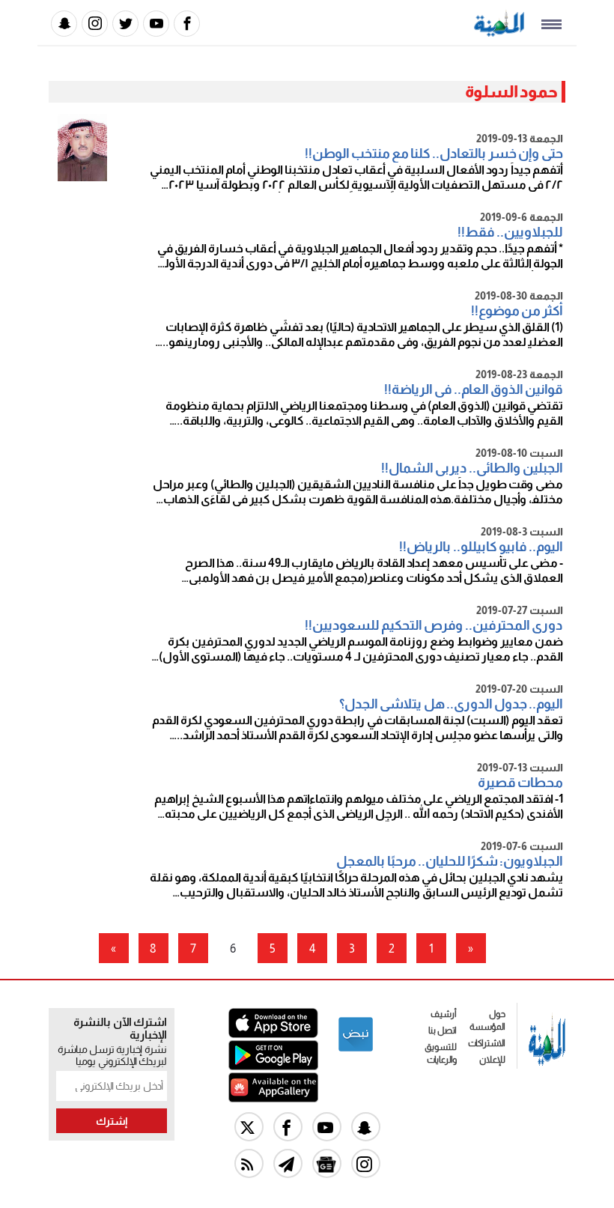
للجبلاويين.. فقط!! (510, 232)
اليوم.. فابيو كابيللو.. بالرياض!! (481, 546)
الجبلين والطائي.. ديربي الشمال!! (472, 468)
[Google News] (326, 1163)
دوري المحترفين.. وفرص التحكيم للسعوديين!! (434, 625)
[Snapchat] (64, 23)
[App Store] (273, 1034)
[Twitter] (125, 23)
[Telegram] (288, 1163)
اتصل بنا (442, 1030)
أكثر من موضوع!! (517, 310)
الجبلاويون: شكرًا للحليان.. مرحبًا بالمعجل (449, 861)
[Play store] (273, 1066)
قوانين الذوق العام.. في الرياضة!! (473, 389)
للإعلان (492, 1059)
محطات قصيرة (520, 782)
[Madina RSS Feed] (249, 1163)
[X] (249, 1126)
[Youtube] (156, 23)
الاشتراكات (486, 1043)
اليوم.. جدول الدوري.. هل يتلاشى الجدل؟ (451, 703)
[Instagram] (95, 23)
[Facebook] (187, 23)
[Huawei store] (273, 1098)
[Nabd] (355, 1048)
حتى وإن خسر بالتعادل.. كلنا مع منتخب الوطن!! (434, 153)
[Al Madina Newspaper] (499, 32)
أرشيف (444, 1014)
